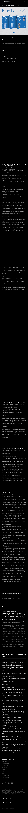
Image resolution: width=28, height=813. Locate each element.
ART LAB (8, 5)
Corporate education (6, 775)
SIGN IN (24, 1)
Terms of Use (5, 761)
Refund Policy (5, 767)
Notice (3, 769)
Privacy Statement (6, 763)
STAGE (12, 5)
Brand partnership (6, 777)
